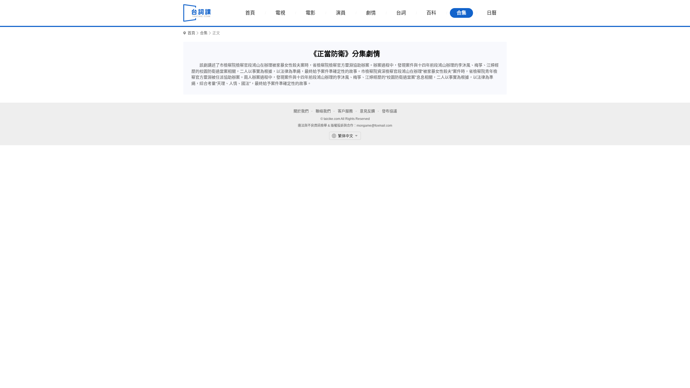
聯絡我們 (323, 111)
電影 (310, 13)
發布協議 (389, 111)
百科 (431, 13)
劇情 (371, 13)
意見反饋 (367, 111)
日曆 (491, 13)
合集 (461, 13)
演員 (341, 13)
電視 (280, 13)
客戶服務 (345, 111)
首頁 (250, 13)
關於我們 (301, 111)
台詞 (401, 13)
